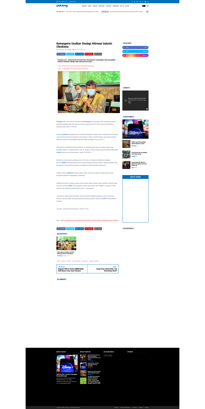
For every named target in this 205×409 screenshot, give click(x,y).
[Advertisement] (102, 26)
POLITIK (122, 6)
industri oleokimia (76, 261)
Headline (69, 261)
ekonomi (63, 261)
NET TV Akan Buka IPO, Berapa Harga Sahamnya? (73, 68)
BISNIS (89, 6)
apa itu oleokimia (65, 220)
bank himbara (88, 11)
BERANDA (84, 6)
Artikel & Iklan (72, 1)
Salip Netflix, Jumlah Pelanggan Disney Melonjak (66, 375)
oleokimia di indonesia (80, 49)
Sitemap (147, 407)
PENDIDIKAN (116, 6)
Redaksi (116, 407)
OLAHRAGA (108, 6)
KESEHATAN (101, 6)
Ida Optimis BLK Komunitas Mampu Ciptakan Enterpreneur (76, 66)
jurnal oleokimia (113, 220)
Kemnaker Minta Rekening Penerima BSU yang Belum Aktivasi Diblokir (109, 11)
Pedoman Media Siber (125, 407)
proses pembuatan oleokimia (81, 220)
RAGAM (127, 6)
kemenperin (84, 261)
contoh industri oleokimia (99, 220)
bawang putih (132, 11)
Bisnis (58, 261)
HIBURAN (95, 6)
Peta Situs (134, 407)
